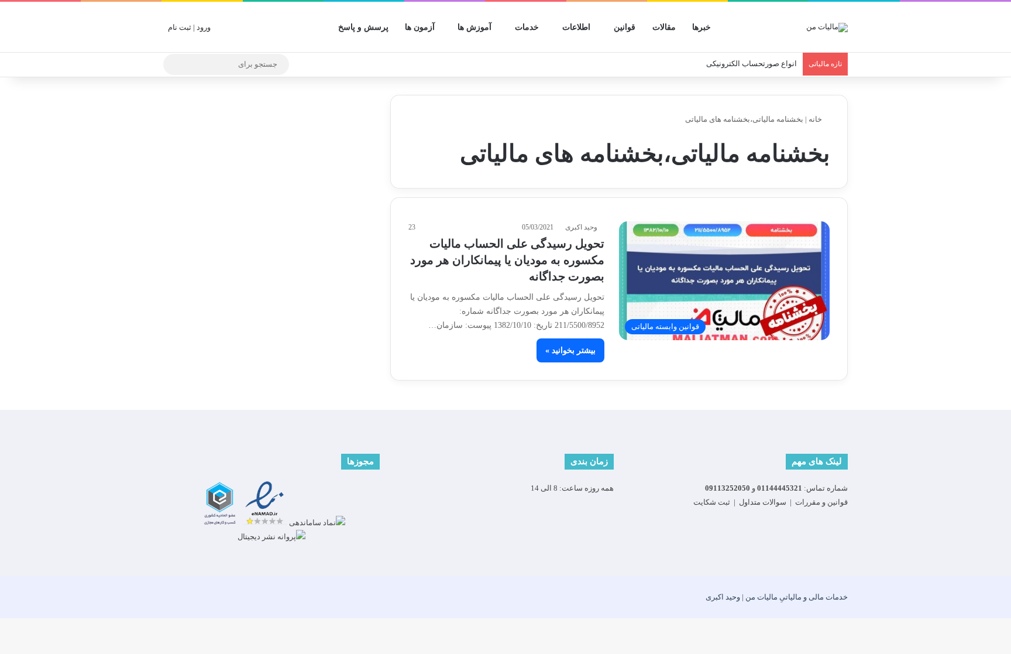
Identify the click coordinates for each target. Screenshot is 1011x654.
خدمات (527, 27)
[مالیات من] (827, 27)
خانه (816, 119)
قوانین (624, 27)
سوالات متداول (762, 502)
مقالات (664, 27)
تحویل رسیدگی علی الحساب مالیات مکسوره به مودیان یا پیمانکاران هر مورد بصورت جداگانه (507, 260)
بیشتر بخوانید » (570, 350)
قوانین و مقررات (821, 502)
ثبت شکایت (711, 502)
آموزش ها (474, 27)
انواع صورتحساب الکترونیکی (751, 63)
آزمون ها (420, 27)
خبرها (701, 27)
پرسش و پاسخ (363, 27)
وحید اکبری (581, 227)
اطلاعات (576, 27)
